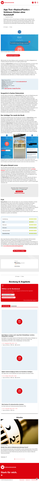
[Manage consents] (37, 479)
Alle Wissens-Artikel (19, 251)
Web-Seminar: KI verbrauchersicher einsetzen (13, 404)
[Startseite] (7, 2)
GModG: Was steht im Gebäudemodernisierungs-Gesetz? (14, 447)
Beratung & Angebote (12, 55)
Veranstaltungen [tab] (6, 306)
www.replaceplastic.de (21, 81)
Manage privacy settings (19, 193)
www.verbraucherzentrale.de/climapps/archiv (13, 245)
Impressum (28, 479)
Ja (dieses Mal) (19, 191)
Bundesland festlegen (8, 297)
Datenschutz (22, 479)
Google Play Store (16, 88)
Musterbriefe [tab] (14, 306)
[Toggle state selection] (35, 2)
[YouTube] (1, 475)
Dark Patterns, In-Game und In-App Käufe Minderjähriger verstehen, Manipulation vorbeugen (18, 335)
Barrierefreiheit (34, 479)
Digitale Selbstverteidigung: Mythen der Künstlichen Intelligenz (17, 371)
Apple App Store (8, 88)
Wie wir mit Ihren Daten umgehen (30, 300)
